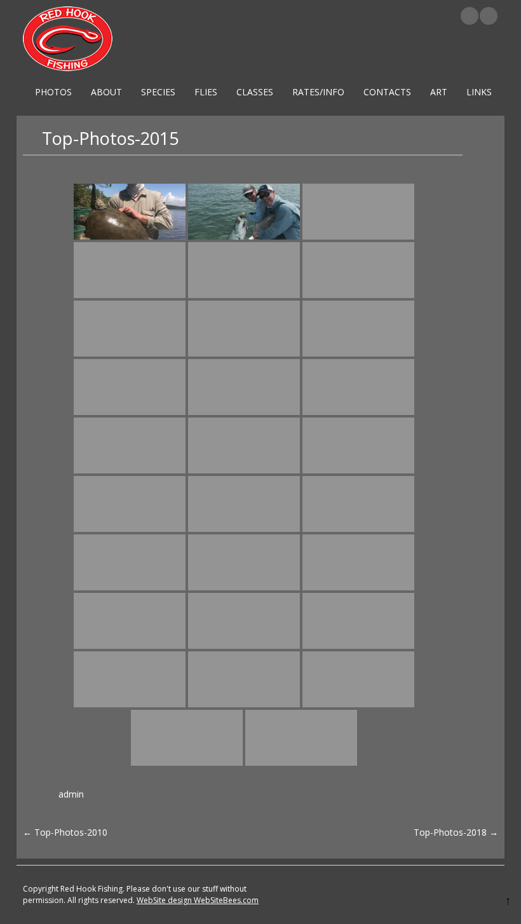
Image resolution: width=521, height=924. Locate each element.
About (106, 92)
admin (71, 794)
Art (438, 92)
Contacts (387, 92)
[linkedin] (469, 15)
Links (479, 92)
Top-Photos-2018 (456, 832)
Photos (53, 92)
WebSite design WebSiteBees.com (198, 900)
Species (158, 92)
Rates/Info (318, 92)
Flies (205, 92)
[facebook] (488, 15)
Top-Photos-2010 (65, 832)
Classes (254, 92)
